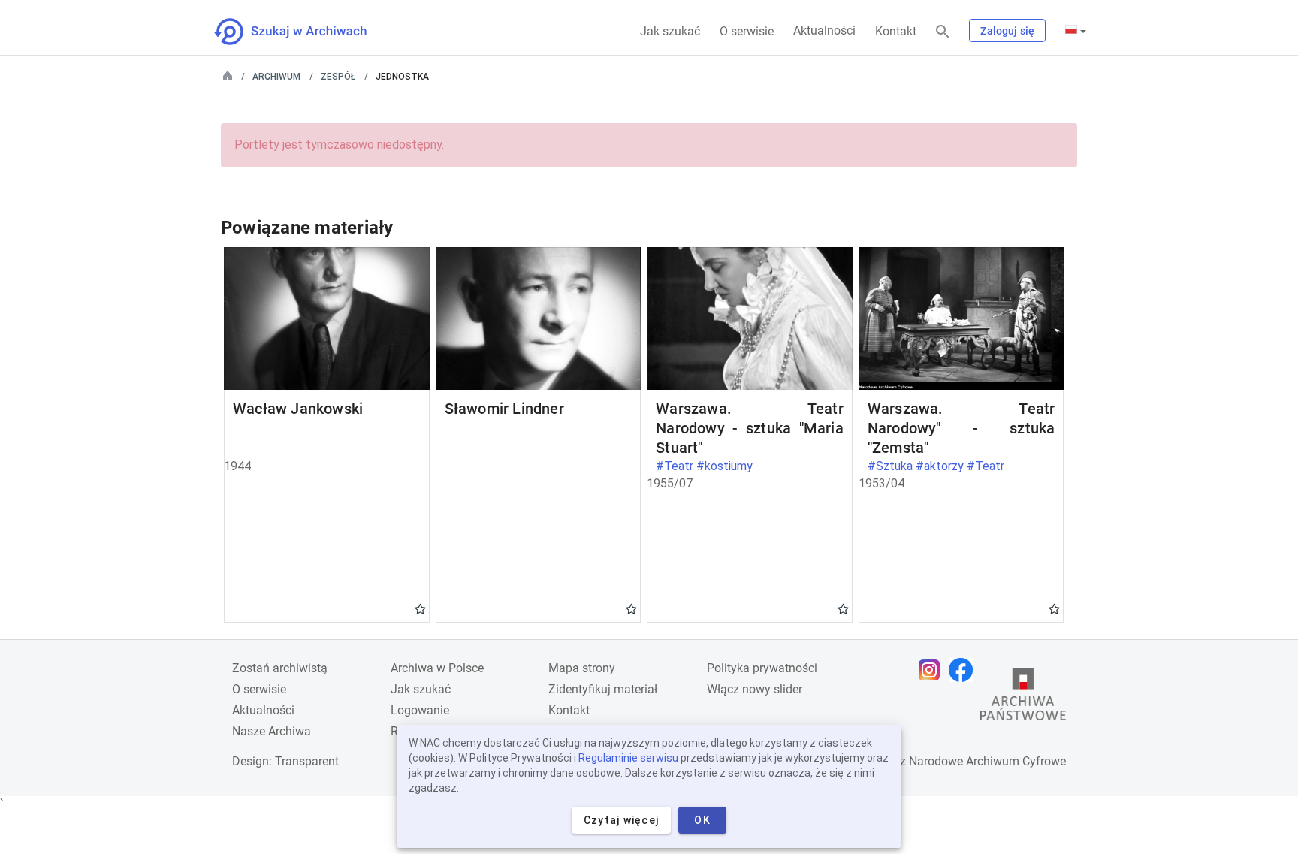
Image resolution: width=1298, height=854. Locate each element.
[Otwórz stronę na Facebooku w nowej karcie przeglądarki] (964, 670)
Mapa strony (581, 668)
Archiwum (276, 76)
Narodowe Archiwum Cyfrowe (987, 761)
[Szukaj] (942, 32)
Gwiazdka (420, 608)
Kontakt (895, 31)
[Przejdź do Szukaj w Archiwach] (304, 32)
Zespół (338, 76)
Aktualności (824, 30)
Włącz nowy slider (754, 689)
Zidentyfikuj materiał (602, 689)
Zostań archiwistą (280, 668)
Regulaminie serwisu (628, 758)
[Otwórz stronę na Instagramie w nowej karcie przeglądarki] (933, 670)
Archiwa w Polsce (437, 668)
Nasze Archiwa (271, 731)
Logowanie (420, 710)
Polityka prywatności (762, 668)
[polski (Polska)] (1075, 30)
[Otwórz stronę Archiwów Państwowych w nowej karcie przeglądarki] (1023, 698)
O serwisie (747, 31)
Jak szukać (670, 31)
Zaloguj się (1007, 31)
